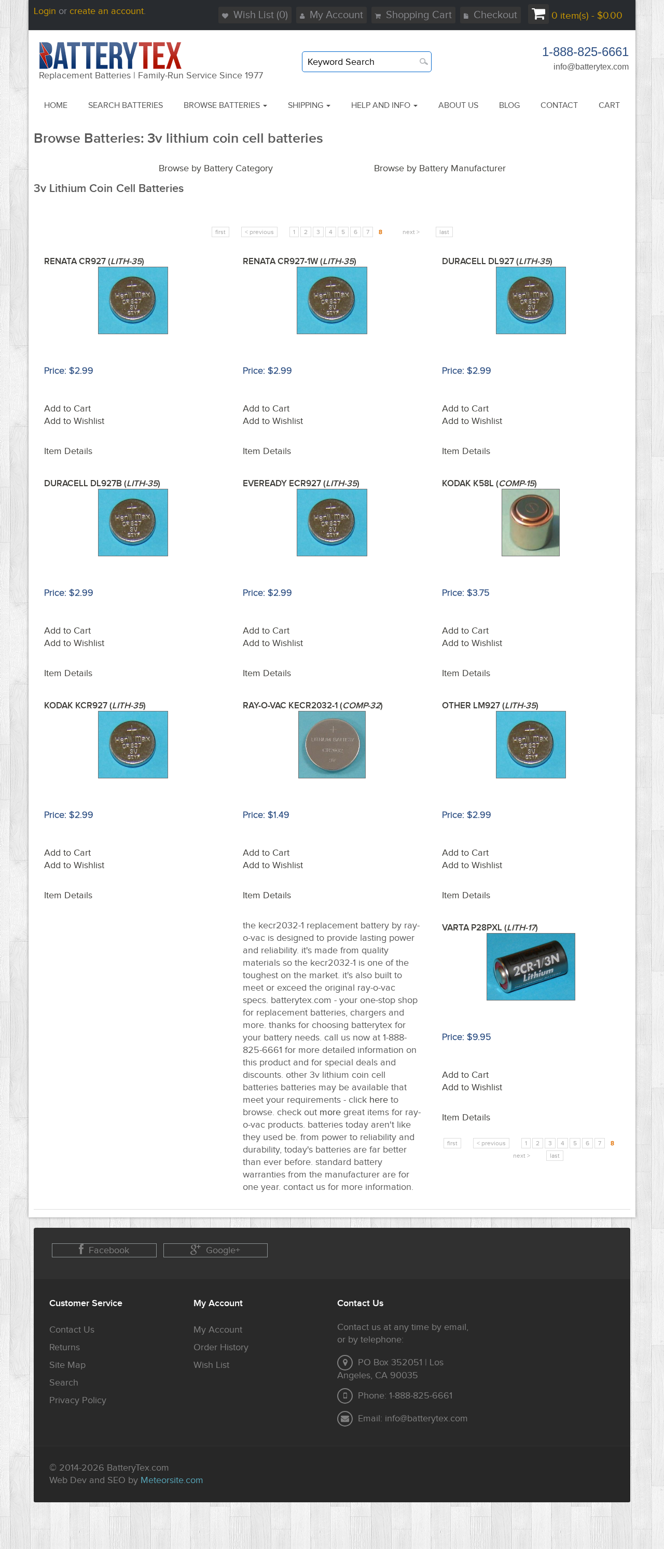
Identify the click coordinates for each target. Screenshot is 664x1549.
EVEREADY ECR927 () (301, 483)
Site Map (67, 1365)
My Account (336, 15)
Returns (64, 1347)
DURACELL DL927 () (497, 261)
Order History (220, 1347)
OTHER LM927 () (490, 706)
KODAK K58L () (489, 483)
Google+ (223, 1250)
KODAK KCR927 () (95, 706)
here (378, 1099)
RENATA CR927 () (94, 261)
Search (63, 1382)
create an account (107, 11)
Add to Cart (67, 408)
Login (45, 11)
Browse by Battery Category (216, 168)
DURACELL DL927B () (102, 483)
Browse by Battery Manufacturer (440, 168)
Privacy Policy (77, 1400)
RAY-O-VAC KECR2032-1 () (313, 706)
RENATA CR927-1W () (299, 261)
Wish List (211, 1365)
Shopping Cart (419, 15)
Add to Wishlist (74, 421)
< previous (259, 232)
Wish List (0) (260, 15)
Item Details (68, 451)
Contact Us (71, 1329)
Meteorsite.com (172, 1480)
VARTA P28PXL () (490, 928)
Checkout (495, 15)
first (220, 232)
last (444, 232)
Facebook (109, 1250)
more (330, 1112)
